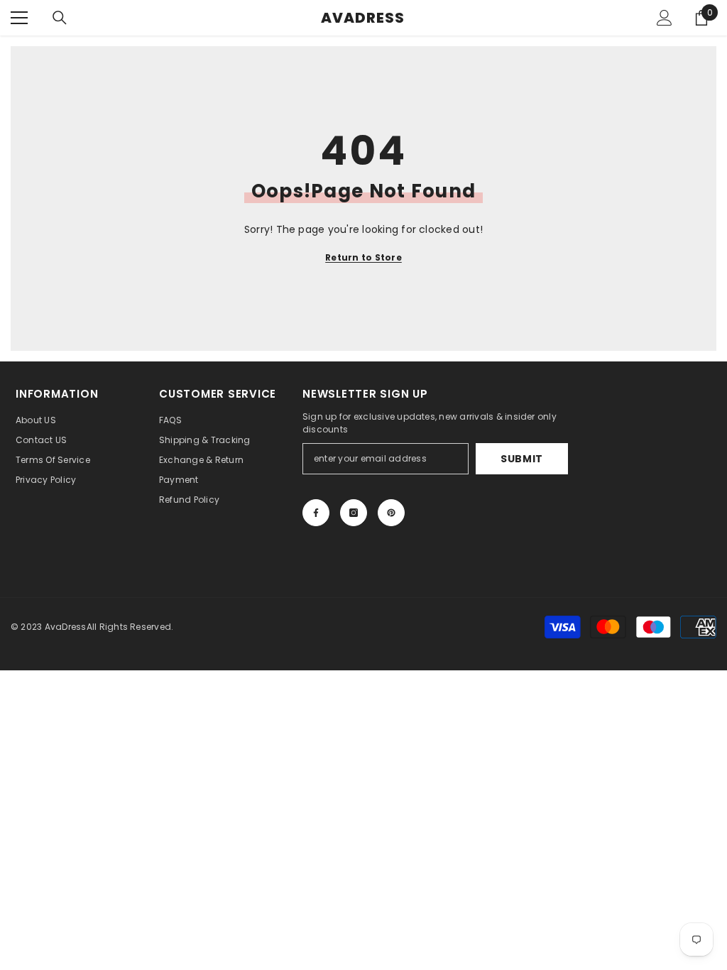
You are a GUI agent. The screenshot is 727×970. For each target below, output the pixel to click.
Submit (522, 459)
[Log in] (664, 18)
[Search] (59, 17)
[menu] (19, 17)
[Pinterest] (391, 512)
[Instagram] (353, 512)
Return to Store (363, 257)
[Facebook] (315, 512)
